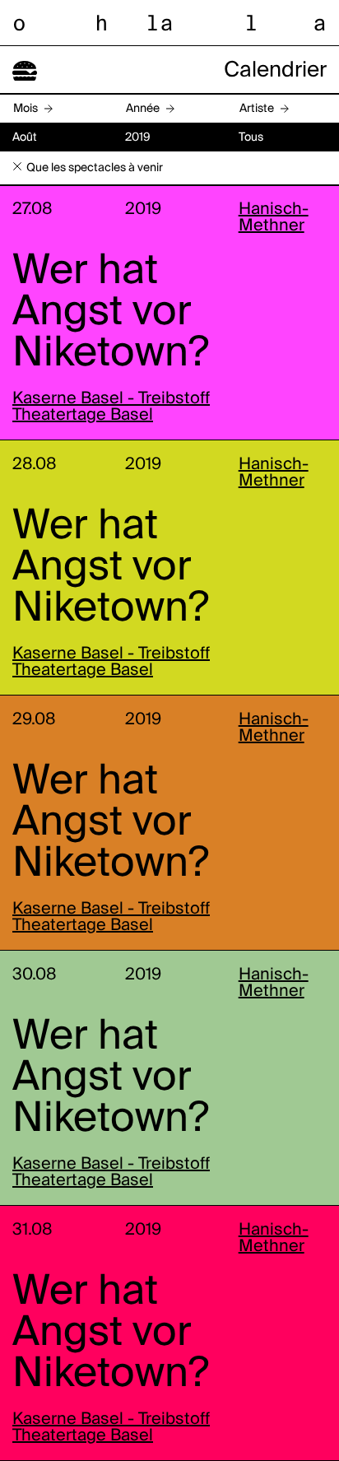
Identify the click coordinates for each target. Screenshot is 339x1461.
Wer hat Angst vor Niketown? (110, 313)
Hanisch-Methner (274, 218)
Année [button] (143, 108)
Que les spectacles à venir (94, 168)
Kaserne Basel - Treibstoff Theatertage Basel (111, 407)
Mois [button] (25, 108)
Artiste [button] (256, 108)
